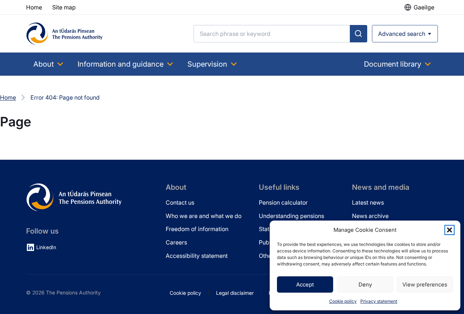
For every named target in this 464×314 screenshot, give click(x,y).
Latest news (368, 202)
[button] (449, 230)
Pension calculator (283, 202)
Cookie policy (343, 301)
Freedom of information (197, 229)
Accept (305, 284)
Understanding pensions (291, 215)
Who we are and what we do (203, 215)
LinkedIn (46, 247)
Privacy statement (378, 301)
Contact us (180, 202)
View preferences (424, 284)
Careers (176, 242)
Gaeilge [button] (424, 7)
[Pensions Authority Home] (64, 33)
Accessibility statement (197, 255)
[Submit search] (358, 33)
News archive (370, 215)
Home (8, 97)
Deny (365, 284)
